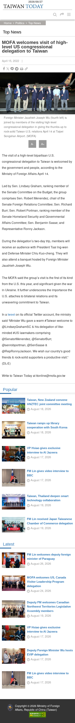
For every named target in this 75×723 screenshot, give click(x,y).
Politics (19, 23)
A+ (42, 144)
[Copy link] (26, 69)
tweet (11, 314)
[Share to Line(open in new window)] (12, 69)
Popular (10, 389)
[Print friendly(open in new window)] (21, 69)
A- (32, 144)
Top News (34, 23)
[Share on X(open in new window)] (8, 69)
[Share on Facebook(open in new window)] (4, 69)
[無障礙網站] (37, 714)
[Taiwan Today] (23, 6)
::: (4, 2)
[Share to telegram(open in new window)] (16, 69)
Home (8, 23)
